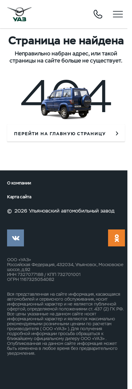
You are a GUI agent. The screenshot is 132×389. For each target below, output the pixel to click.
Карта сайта (19, 197)
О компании (19, 183)
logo (19, 14)
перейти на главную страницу (60, 133)
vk (15, 237)
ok (116, 237)
